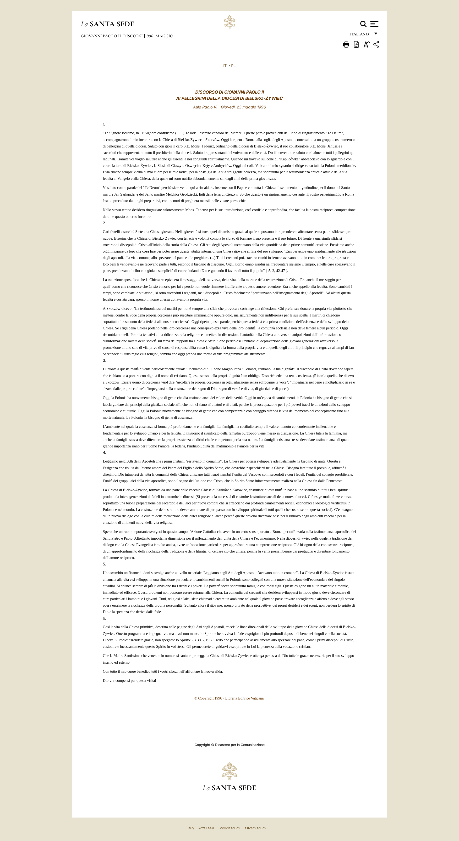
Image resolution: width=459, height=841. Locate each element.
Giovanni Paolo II (101, 36)
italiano (360, 35)
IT (225, 65)
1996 (149, 36)
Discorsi (133, 36)
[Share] (376, 45)
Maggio (164, 36)
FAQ (191, 828)
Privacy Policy (255, 828)
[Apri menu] (373, 24)
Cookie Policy (230, 828)
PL (233, 65)
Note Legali (206, 828)
